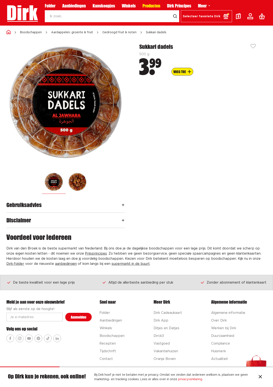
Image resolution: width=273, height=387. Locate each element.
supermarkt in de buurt (131, 263)
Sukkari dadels (156, 32)
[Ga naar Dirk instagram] (19, 338)
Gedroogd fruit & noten (119, 32)
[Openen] (123, 205)
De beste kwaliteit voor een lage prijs (44, 282)
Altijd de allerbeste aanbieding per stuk (140, 282)
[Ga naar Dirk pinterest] (38, 338)
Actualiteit (219, 359)
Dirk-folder (15, 263)
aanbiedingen (66, 263)
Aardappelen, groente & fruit (72, 32)
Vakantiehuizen (166, 351)
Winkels (129, 5)
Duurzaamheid (222, 336)
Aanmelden (78, 317)
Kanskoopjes (104, 5)
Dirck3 (159, 336)
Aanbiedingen (74, 5)
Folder (50, 5)
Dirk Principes (179, 5)
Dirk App (161, 320)
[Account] (251, 16)
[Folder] (239, 16)
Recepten (108, 343)
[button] (206, 16)
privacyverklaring (190, 379)
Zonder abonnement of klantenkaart (236, 282)
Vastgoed (162, 343)
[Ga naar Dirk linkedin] (57, 338)
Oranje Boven (165, 359)
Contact (106, 359)
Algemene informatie (228, 313)
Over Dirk (219, 320)
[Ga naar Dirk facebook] (10, 338)
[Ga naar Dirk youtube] (29, 338)
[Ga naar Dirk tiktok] (48, 338)
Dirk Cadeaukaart (168, 313)
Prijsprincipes (96, 253)
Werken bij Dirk (223, 328)
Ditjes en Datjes (166, 328)
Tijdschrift (108, 351)
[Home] (8, 32)
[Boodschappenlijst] (263, 16)
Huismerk (218, 351)
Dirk (22, 12)
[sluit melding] (260, 377)
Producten (151, 5)
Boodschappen (31, 32)
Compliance (220, 343)
